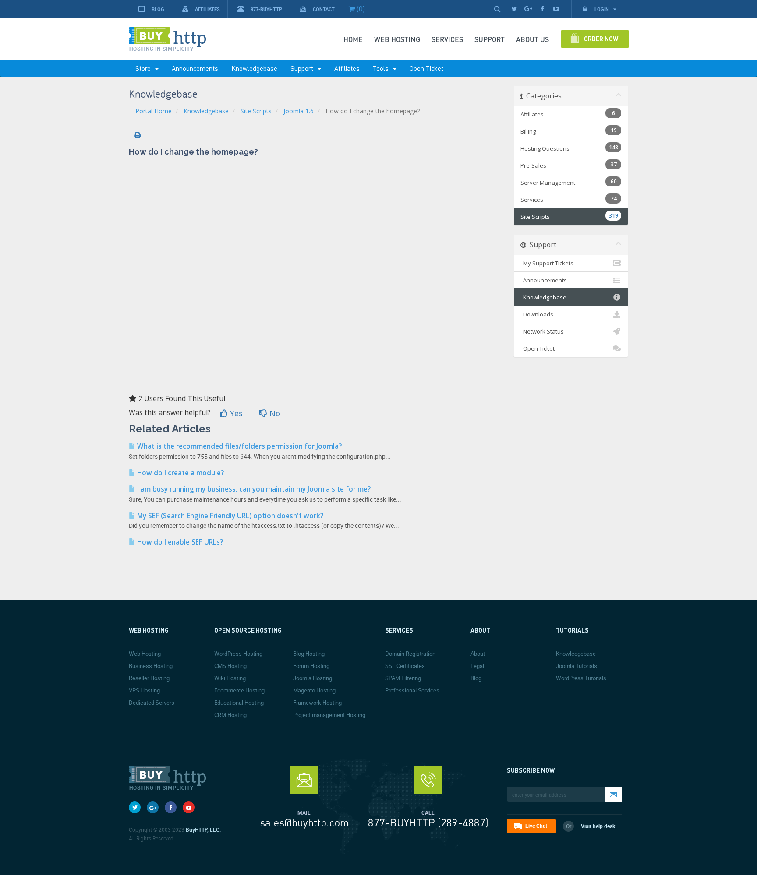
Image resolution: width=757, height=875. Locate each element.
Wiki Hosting (230, 678)
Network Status (542, 331)
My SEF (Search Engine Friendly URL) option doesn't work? (229, 515)
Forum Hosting (311, 666)
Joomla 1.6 (298, 111)
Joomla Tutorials (576, 666)
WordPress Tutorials (581, 678)
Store (144, 68)
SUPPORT (489, 39)
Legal (477, 666)
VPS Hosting (144, 690)
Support (303, 68)
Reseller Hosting (149, 678)
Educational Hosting (239, 702)
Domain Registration (410, 653)
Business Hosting (151, 666)
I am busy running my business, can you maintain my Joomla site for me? (253, 489)
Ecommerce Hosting (239, 690)
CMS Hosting (230, 666)
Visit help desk (598, 825)
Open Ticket (426, 68)
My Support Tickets (546, 263)
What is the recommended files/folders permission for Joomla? (238, 446)
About (477, 653)
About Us (532, 39)
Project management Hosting (329, 715)
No (273, 413)
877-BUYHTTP (266, 9)
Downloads (536, 314)
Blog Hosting (309, 653)
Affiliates (207, 9)
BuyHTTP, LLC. (203, 829)
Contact (324, 9)
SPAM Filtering (403, 678)
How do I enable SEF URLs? (179, 542)
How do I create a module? (179, 473)
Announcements (195, 68)
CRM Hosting (230, 715)
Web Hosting (397, 39)
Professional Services (412, 690)
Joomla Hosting (312, 678)
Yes (235, 413)
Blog (158, 9)
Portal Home (153, 111)
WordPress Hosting (238, 653)
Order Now (601, 38)
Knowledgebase (254, 68)
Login (602, 9)
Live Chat (536, 825)
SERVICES (447, 39)
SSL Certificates (405, 666)
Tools (382, 68)
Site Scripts (256, 111)
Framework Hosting (317, 702)
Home (353, 39)
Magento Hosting (314, 690)
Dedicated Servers (151, 702)
